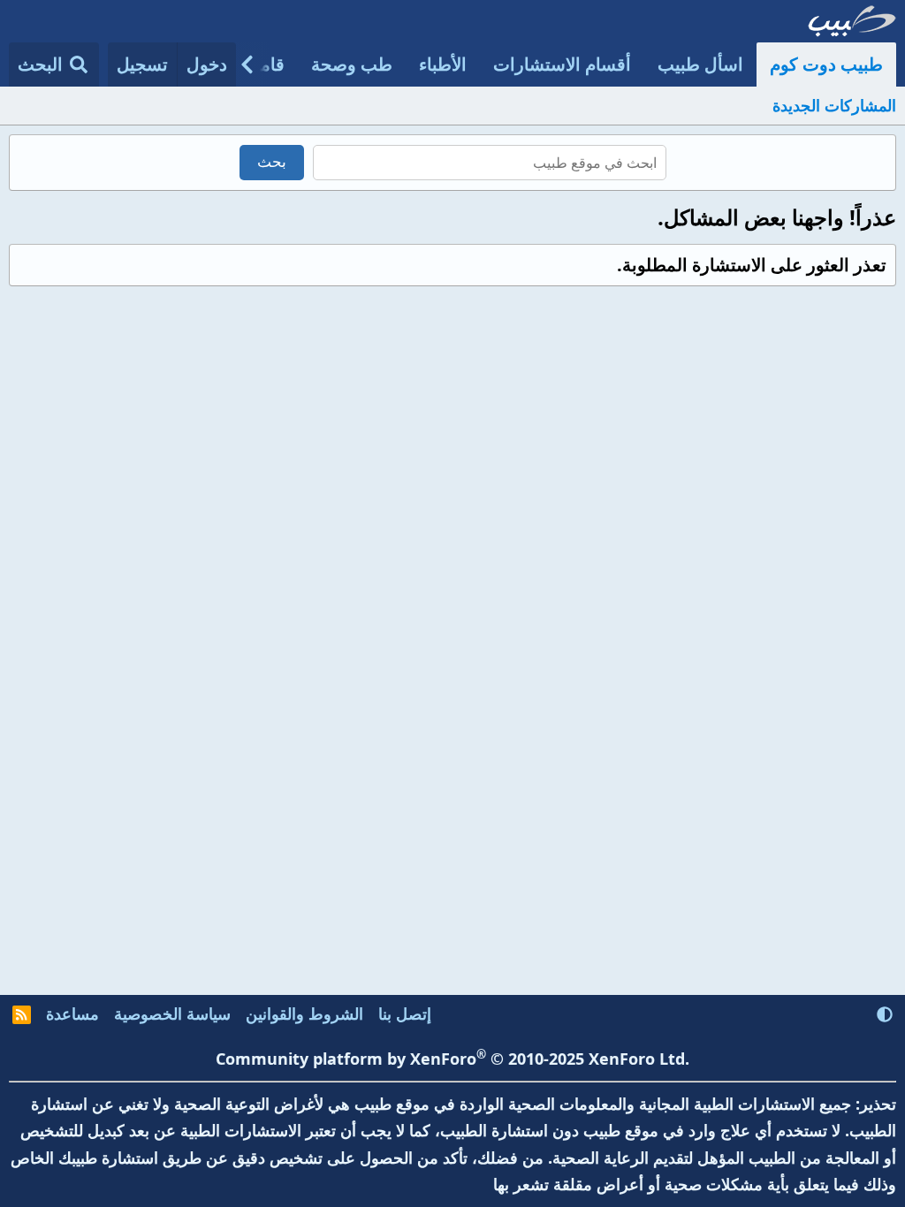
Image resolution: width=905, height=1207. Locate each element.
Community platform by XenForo (452, 1058)
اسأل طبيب (700, 64)
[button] (884, 1013)
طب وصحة (351, 64)
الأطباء (443, 64)
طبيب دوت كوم (826, 64)
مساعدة (72, 1013)
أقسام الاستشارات (562, 64)
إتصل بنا (404, 1013)
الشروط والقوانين (304, 1013)
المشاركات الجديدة (834, 105)
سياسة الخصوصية (172, 1013)
